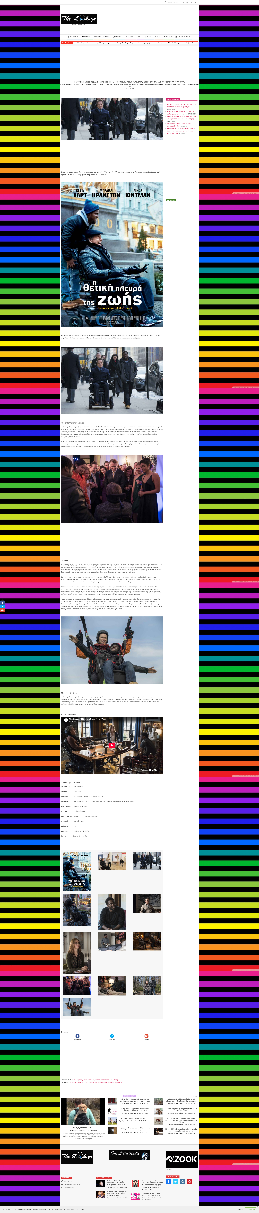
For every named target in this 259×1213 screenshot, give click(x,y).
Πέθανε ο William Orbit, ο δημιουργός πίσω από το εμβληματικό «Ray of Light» (80, 43)
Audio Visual (116, 84)
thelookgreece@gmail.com (73, 1184)
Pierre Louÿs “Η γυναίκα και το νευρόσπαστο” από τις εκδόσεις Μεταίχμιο (96, 1080)
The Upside (184, 84)
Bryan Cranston (124, 84)
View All (194, 1096)
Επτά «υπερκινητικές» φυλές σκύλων (132, 1118)
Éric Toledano (132, 84)
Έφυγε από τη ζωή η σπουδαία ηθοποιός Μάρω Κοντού (126, 43)
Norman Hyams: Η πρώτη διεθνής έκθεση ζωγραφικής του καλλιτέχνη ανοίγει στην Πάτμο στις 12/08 (181, 131)
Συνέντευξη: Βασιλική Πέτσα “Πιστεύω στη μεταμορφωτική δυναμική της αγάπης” (96, 1082)
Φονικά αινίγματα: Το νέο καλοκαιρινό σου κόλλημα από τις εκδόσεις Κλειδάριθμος (152, 1182)
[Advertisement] (164, 19)
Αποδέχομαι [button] (250, 1209)
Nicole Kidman (172, 84)
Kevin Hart (158, 84)
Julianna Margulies (149, 84)
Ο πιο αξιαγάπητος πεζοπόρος (83, 1128)
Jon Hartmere (140, 84)
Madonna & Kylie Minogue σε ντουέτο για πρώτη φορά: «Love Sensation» (116, 1193)
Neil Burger (164, 84)
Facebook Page (69, 1188)
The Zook (169, 1170)
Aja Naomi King (108, 84)
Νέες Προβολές (92, 84)
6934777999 (68, 1181)
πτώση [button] (240, 1209)
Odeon (178, 84)
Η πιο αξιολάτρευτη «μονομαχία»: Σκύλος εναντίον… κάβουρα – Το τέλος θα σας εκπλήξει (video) (181, 1120)
